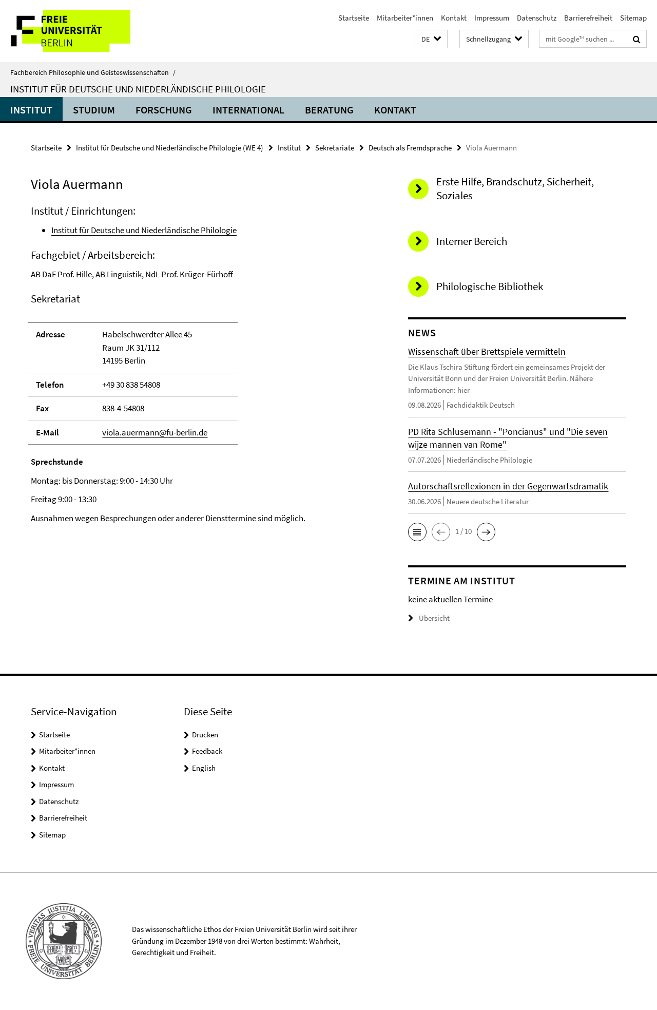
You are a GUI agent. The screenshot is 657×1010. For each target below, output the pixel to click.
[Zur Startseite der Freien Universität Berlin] (86, 31)
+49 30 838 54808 (131, 384)
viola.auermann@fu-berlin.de (154, 432)
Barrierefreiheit (588, 18)
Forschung (164, 109)
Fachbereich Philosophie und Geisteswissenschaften (93, 72)
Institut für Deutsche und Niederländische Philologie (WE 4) (169, 148)
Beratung (329, 109)
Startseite (353, 18)
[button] (431, 39)
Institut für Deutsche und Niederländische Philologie (138, 89)
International (248, 109)
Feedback (207, 751)
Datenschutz (536, 18)
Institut (31, 109)
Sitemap (633, 18)
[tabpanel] (201, 364)
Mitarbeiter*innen (405, 18)
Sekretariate (334, 148)
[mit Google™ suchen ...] (636, 39)
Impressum (491, 18)
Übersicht (434, 618)
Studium (94, 109)
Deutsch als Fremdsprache (410, 148)
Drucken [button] (205, 734)
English (204, 768)
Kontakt (454, 18)
